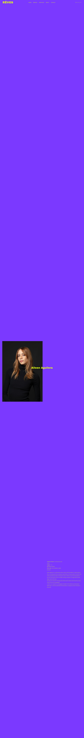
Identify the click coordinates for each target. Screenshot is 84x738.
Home (30, 2)
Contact (53, 2)
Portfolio (41, 2)
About (47, 2)
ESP (76, 2)
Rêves (8, 2)
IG (78, 2)
